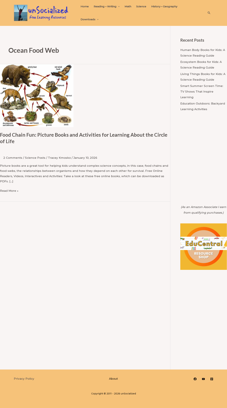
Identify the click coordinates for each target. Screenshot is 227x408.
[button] (118, 6)
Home (85, 6)
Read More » (9, 190)
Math (128, 6)
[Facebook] (195, 378)
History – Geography (164, 6)
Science (141, 6)
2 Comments (12, 157)
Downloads (88, 19)
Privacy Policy (24, 378)
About (113, 378)
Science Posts (35, 157)
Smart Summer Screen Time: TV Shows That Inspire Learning (201, 91)
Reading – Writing (105, 6)
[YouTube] (203, 378)
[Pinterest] (211, 378)
